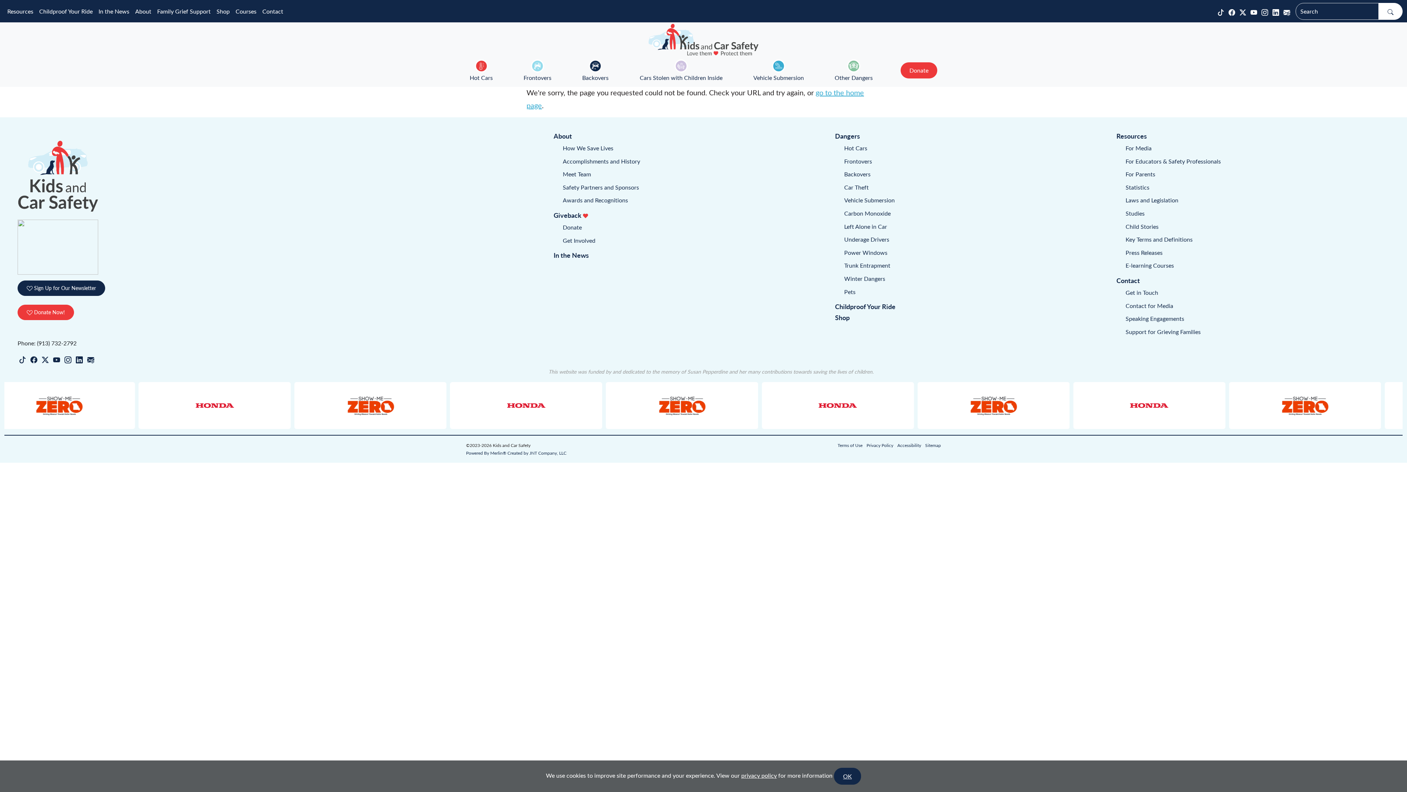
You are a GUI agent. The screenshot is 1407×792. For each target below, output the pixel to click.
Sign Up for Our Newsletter (64, 288)
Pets (850, 292)
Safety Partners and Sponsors (601, 187)
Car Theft (856, 187)
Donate (572, 227)
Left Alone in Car (865, 226)
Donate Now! (49, 312)
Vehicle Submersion (778, 77)
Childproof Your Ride (66, 11)
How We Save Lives (588, 148)
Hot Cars (481, 77)
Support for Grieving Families (1163, 332)
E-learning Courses (1150, 265)
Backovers (595, 77)
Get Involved (579, 240)
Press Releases (1144, 252)
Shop (223, 11)
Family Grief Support (184, 11)
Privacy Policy (880, 445)
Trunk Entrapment (867, 265)
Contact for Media (1149, 305)
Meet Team (577, 174)
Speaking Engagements (1155, 318)
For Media (1139, 148)
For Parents (1140, 174)
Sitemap (933, 445)
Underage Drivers (866, 239)
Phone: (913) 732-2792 (47, 343)
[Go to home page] (703, 39)
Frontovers (537, 77)
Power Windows (865, 252)
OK (847, 776)
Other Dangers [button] (854, 77)
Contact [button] (272, 11)
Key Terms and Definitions (1159, 239)
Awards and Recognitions (595, 200)
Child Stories (1142, 226)
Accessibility (909, 445)
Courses (246, 11)
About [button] (143, 11)
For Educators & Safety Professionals (1173, 161)
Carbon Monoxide (867, 213)
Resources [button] (20, 11)
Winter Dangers (864, 278)
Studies (1135, 213)
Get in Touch (1142, 292)
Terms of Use (850, 445)
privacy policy (759, 775)
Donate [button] (918, 70)
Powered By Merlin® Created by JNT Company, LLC (516, 453)
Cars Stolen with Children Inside (681, 77)
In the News (114, 11)
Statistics (1137, 187)
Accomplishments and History (601, 161)
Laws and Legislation (1152, 200)
